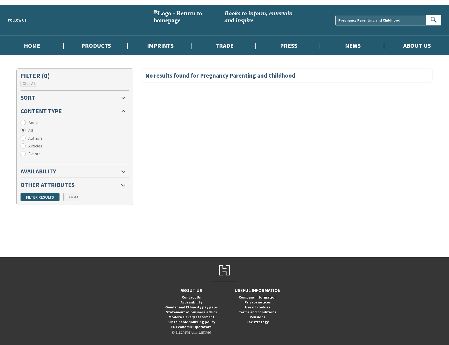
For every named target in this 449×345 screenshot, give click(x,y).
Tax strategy (258, 322)
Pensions (257, 317)
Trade (224, 45)
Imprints (160, 45)
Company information (257, 297)
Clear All (29, 84)
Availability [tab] (38, 171)
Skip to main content (17, 2)
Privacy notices (258, 302)
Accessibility (191, 302)
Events (34, 153)
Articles (35, 145)
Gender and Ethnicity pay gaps (191, 307)
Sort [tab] (28, 97)
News (353, 45)
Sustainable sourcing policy (191, 322)
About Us (417, 45)
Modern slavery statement (191, 317)
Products (96, 45)
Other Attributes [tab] (48, 185)
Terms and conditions (257, 312)
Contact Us (191, 297)
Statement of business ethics (191, 312)
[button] (75, 97)
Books (33, 122)
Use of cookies (257, 307)
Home (32, 45)
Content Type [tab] (41, 111)
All (30, 130)
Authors (35, 138)
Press (288, 45)
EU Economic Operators (191, 326)
